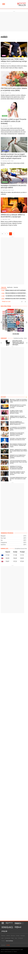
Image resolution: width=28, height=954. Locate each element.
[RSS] (26, 397)
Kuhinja (17, 935)
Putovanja (22, 935)
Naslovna (3, 935)
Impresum (3, 945)
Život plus (13, 935)
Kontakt (8, 945)
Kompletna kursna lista (21, 548)
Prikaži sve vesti (6, 301)
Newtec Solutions (8, 951)
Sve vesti (3, 397)
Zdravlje (8, 935)
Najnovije (3, 287)
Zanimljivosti (7, 938)
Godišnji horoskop (18, 338)
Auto (16, 938)
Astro (25, 338)
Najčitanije (10, 287)
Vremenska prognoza (7, 533)
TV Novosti (20, 938)
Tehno (12, 938)
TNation (15, 951)
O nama (3, 940)
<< (2, 233)
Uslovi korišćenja (9, 940)
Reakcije (16, 287)
